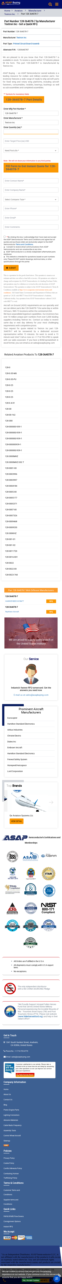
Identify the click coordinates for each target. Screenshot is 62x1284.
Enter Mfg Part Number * (15, 108)
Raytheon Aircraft (12, 611)
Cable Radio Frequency (12, 1125)
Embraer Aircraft (14, 747)
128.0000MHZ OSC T (14, 462)
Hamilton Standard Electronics (21, 723)
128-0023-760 (11, 574)
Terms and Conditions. (24, 244)
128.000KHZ (10, 533)
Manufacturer (35, 10)
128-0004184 (11, 485)
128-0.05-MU (11, 373)
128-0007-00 (11, 509)
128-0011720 (11, 551)
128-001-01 (10, 539)
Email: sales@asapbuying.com (18, 1057)
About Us (7, 1094)
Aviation (18, 10)
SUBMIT (12, 267)
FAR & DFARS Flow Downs (14, 1216)
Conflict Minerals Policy (13, 1168)
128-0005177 (11, 497)
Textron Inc (9, 14)
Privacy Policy (9, 1158)
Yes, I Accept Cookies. (31, 1280)
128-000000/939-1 (13, 432)
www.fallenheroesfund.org (30, 1016)
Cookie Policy (9, 1163)
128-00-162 (10, 414)
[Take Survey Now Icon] (25, 1074)
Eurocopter (12, 717)
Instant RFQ (8, 1226)
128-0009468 (11, 521)
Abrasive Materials (11, 1120)
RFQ (51, 601)
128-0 (7, 367)
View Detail (13, 821)
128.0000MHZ (11, 456)
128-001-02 (10, 545)
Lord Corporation (15, 771)
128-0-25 (9, 385)
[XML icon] (6, 1146)
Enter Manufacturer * (13, 118)
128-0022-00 (11, 568)
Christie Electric (14, 735)
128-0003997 (11, 480)
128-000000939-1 (13, 444)
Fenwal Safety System (17, 759)
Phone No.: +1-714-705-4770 (17, 1051)
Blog (5, 1105)
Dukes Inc (11, 741)
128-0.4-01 (10, 403)
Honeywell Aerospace (17, 765)
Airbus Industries (14, 729)
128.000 (9, 420)
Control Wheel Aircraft (12, 1135)
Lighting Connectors (11, 1115)
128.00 (8, 408)
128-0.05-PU (10, 379)
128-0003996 (11, 474)
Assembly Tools (10, 1130)
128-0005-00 (11, 491)
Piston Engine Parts (11, 1110)
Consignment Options (12, 1221)
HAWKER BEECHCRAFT (14, 601)
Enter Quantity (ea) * (13, 127)
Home (7, 10)
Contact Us (8, 1099)
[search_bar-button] (50, 4)
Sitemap (7, 1141)
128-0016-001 (11, 557)
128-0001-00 (11, 468)
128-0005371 (11, 503)
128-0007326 (11, 515)
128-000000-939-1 (13, 426)
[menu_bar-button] (57, 4)
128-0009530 (11, 527)
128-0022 (9, 562)
